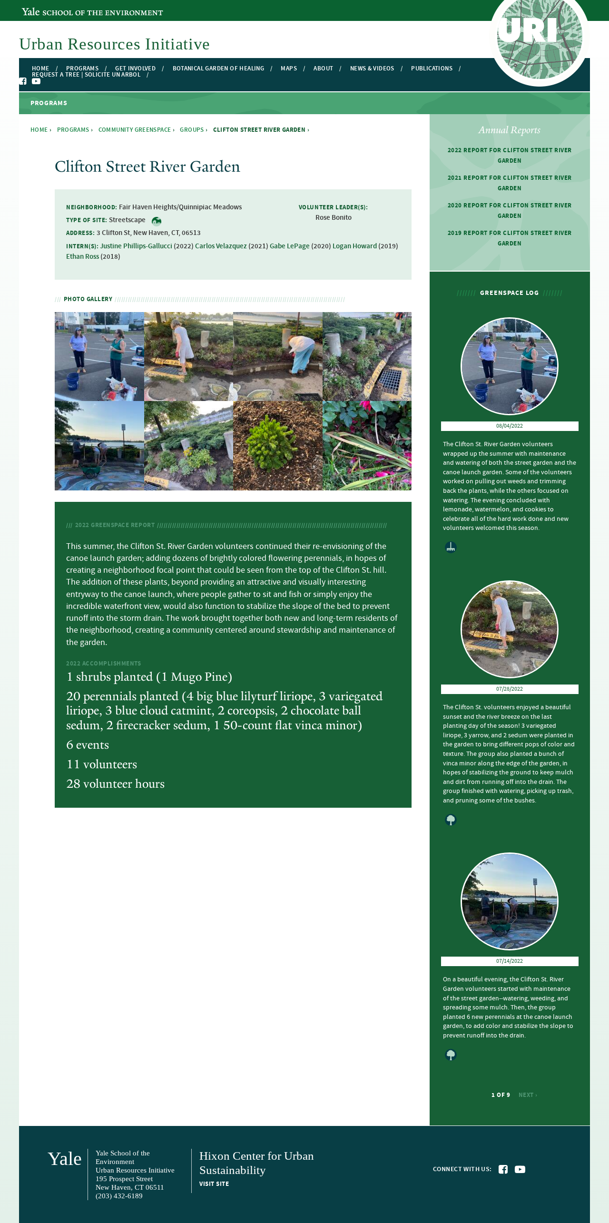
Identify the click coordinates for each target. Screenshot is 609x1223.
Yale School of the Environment (73, 6)
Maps (289, 69)
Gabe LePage (290, 246)
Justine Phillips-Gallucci (136, 246)
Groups (192, 130)
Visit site (214, 1184)
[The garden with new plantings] (367, 396)
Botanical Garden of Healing (219, 69)
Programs (82, 69)
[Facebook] (23, 81)
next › (528, 1095)
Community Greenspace (134, 130)
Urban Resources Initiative (114, 44)
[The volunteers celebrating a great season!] (99, 396)
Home (40, 69)
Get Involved (135, 69)
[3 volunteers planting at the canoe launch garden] (99, 484)
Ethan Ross (82, 257)
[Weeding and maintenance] (278, 396)
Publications (431, 69)
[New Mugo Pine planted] (278, 484)
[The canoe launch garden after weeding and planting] (189, 484)
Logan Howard (355, 246)
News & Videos (372, 69)
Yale (65, 1158)
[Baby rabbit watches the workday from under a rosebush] (367, 484)
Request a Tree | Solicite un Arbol (86, 75)
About (323, 69)
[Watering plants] (189, 396)
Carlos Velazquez (221, 246)
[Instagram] (46, 82)
